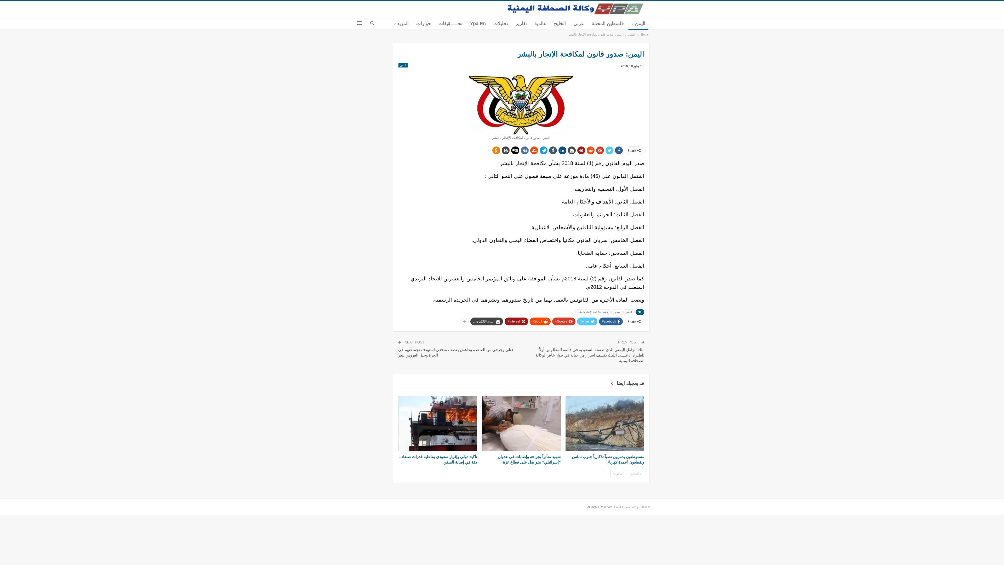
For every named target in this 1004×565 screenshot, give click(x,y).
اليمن (640, 23)
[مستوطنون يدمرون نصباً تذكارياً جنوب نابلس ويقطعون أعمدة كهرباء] (605, 423)
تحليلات (500, 23)
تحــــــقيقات (450, 23)
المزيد (403, 23)
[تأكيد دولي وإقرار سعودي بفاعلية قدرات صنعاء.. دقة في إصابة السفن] (437, 423)
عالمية (540, 23)
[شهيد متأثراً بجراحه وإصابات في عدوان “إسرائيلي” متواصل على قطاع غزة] (521, 423)
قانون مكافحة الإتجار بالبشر (593, 311)
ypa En (478, 23)
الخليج (560, 23)
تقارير (521, 23)
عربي (578, 23)
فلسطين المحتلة (608, 23)
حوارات (423, 23)
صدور (617, 311)
